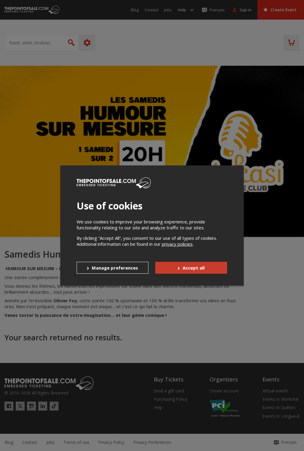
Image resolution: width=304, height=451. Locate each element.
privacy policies (177, 244)
